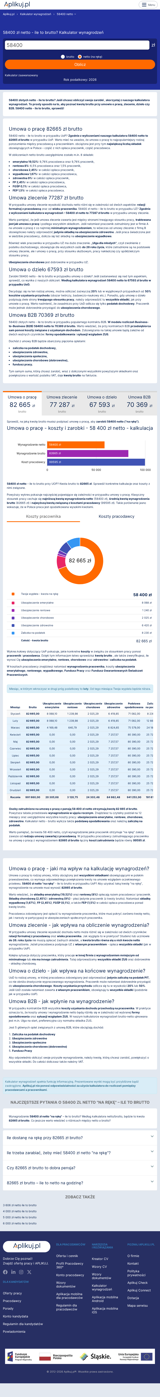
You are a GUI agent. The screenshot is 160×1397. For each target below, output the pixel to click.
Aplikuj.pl (17, 4)
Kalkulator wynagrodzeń (35, 14)
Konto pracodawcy (70, 1275)
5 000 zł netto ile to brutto (19, 1217)
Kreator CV (100, 1259)
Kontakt (133, 1263)
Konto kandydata (15, 1316)
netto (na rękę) (92, 56)
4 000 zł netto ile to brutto (19, 1211)
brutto (70, 56)
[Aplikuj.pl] (26, 1247)
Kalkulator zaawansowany (21, 75)
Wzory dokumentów (66, 1284)
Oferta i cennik (67, 1256)
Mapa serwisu (137, 1305)
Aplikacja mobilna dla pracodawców (69, 1296)
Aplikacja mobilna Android (105, 1299)
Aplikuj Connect (139, 1290)
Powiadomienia (14, 1331)
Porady (8, 1308)
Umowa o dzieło (102, 404)
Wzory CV (99, 1267)
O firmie (133, 1256)
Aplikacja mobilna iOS (105, 1310)
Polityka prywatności (136, 1273)
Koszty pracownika (43, 516)
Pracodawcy (12, 1301)
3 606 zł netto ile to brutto (19, 1205)
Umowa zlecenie (62, 404)
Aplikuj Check (137, 1283)
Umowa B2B (139, 404)
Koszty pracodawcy (116, 516)
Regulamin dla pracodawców (66, 1307)
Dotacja (133, 1298)
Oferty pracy (12, 1293)
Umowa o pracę (22, 404)
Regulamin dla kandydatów (23, 1324)
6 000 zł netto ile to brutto (19, 1223)
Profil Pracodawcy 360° (69, 1265)
